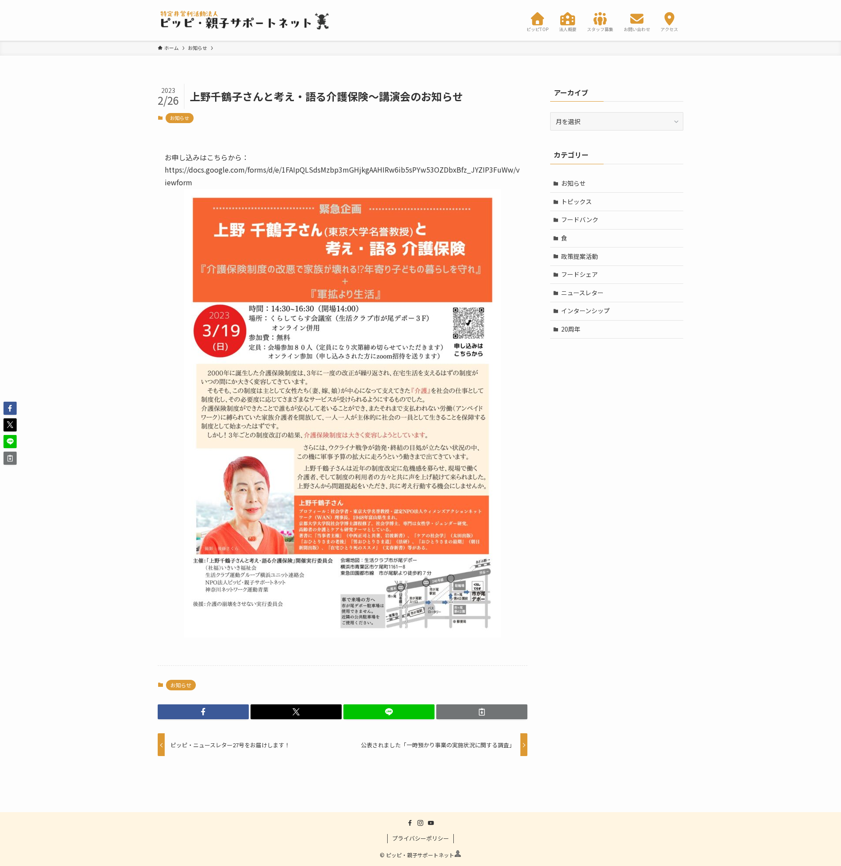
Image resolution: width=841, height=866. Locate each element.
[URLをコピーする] (481, 711)
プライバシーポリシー (420, 838)
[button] (203, 711)
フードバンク (579, 219)
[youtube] (431, 823)
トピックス (576, 201)
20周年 (570, 329)
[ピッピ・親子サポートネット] (245, 20)
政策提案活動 (579, 256)
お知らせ (179, 117)
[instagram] (420, 823)
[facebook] (410, 823)
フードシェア (579, 274)
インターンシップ (585, 310)
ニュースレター (582, 292)
